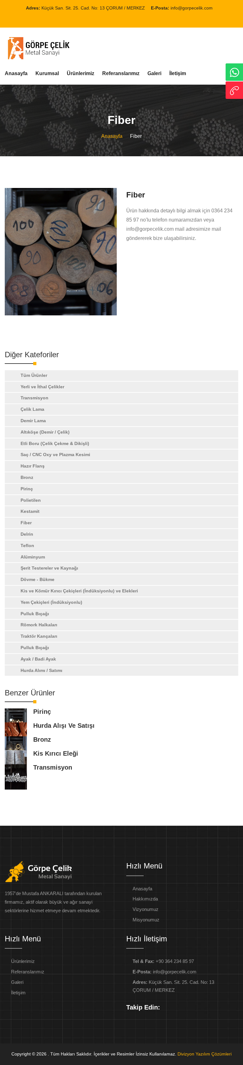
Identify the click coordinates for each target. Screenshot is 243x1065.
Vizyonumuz (146, 909)
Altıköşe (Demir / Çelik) (45, 432)
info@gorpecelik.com (191, 7)
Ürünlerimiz (80, 73)
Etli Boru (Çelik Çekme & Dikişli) (55, 443)
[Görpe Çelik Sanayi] (61, 251)
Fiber (26, 522)
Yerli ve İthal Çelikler (42, 386)
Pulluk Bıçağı (35, 613)
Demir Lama (33, 420)
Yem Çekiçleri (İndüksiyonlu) (51, 602)
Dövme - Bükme (37, 579)
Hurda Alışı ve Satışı (64, 725)
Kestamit (30, 511)
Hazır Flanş (33, 465)
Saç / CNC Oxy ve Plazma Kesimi (55, 454)
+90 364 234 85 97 (163, 961)
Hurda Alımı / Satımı (41, 670)
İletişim (177, 73)
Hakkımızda (145, 898)
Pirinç (27, 488)
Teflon (27, 545)
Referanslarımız (121, 73)
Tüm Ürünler (34, 375)
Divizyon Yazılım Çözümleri (205, 1053)
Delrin (27, 534)
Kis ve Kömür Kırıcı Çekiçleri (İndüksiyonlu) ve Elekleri (79, 590)
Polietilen (31, 500)
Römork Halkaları (39, 624)
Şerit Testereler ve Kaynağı (49, 568)
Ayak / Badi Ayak (38, 659)
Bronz (27, 477)
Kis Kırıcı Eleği (55, 753)
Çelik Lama (32, 409)
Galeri (154, 73)
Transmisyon (34, 397)
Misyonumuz (146, 919)
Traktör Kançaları (39, 636)
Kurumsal (47, 73)
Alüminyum (33, 556)
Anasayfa (16, 73)
